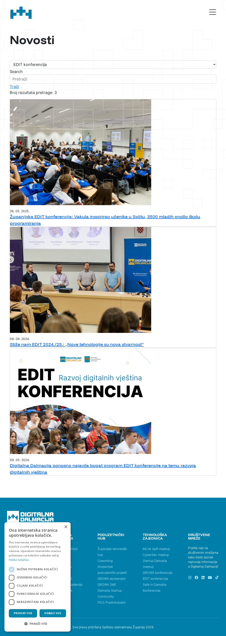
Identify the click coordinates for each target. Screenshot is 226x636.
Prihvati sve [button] (23, 613)
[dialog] (37, 577)
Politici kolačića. (19, 560)
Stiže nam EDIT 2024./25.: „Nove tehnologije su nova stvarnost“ (77, 344)
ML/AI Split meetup (156, 549)
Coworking (105, 561)
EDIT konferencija (155, 578)
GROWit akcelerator (112, 578)
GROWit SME (107, 584)
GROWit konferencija (157, 572)
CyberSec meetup (156, 555)
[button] (37, 623)
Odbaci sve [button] (52, 613)
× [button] (65, 527)
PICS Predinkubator (112, 602)
